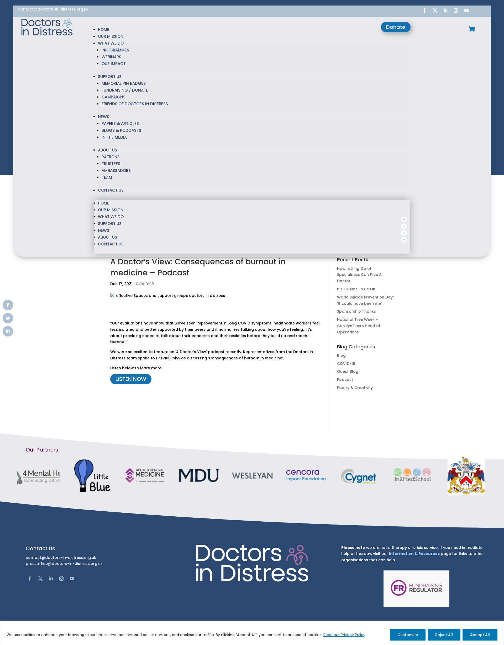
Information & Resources (414, 553)
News (103, 116)
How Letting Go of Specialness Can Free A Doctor (359, 275)
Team (107, 177)
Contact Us (111, 190)
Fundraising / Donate (125, 90)
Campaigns (113, 97)
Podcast (345, 379)
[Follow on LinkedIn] (445, 10)
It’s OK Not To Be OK (356, 289)
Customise (407, 634)
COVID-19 (145, 283)
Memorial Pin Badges (124, 83)
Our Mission (110, 36)
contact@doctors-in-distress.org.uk (53, 9)
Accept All (480, 634)
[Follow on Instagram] (456, 10)
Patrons (111, 157)
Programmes (115, 50)
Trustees (111, 163)
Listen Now (131, 379)
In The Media (114, 137)
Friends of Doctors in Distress (135, 104)
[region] (252, 633)
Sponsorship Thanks (356, 311)
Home (103, 29)
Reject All (444, 634)
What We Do (111, 43)
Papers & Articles (120, 123)
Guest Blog (347, 371)
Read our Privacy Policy (344, 634)
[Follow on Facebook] (424, 10)
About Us (107, 150)
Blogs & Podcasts (121, 130)
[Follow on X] (435, 10)
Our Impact (114, 63)
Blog (341, 355)
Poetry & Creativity (355, 387)
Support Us (110, 76)
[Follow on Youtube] (466, 10)
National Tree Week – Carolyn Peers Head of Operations (358, 326)
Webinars (111, 57)
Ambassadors (116, 170)
